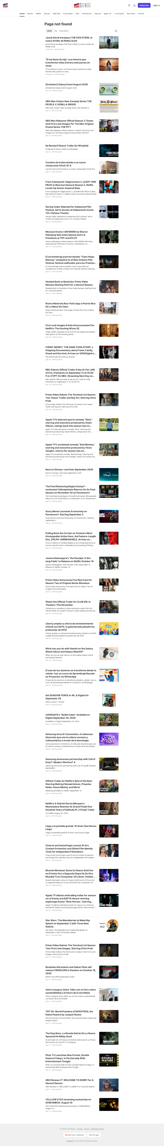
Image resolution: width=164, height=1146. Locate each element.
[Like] (47, 52)
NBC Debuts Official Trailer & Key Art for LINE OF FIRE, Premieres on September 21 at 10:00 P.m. (68, 380)
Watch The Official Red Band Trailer (60, 977)
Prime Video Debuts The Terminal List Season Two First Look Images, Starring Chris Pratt (71, 947)
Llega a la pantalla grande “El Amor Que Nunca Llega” (71, 828)
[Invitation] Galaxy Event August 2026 (67, 84)
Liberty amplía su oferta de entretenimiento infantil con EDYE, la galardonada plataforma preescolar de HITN (70, 626)
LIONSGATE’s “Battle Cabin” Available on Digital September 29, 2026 (68, 716)
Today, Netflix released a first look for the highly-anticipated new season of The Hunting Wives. (70, 333)
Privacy (80, 1129)
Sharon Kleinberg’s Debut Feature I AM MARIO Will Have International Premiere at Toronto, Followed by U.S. (69, 242)
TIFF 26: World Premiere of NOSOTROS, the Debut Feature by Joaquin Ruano (69, 1013)
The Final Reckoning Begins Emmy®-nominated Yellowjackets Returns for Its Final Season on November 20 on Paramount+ (70, 489)
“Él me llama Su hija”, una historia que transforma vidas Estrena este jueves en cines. (68, 62)
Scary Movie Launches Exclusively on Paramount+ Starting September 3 (66, 513)
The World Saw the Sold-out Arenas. (60, 357)
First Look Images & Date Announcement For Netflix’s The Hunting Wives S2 (70, 327)
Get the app (94, 1135)
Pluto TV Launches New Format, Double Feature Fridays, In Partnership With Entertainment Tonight (67, 1058)
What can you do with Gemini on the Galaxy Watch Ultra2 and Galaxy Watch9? (69, 650)
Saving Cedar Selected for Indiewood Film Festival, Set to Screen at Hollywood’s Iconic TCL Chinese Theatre (70, 209)
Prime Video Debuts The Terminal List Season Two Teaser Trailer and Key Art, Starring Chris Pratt (71, 397)
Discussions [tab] (63, 31)
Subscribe (144, 5)
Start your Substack (75, 1135)
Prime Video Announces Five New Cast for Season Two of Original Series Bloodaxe (69, 582)
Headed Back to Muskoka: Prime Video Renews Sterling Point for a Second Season (69, 283)
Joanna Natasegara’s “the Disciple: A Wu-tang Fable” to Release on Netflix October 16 (70, 560)
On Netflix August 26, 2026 (57, 813)
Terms (86, 1129)
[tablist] (58, 30)
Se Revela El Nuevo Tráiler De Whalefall (67, 145)
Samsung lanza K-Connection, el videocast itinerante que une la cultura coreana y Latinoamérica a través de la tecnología (69, 737)
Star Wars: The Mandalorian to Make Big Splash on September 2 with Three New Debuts (68, 923)
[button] (22, 14)
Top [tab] (55, 31)
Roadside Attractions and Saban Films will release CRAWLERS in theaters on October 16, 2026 (71, 970)
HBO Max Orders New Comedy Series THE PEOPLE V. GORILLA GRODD (69, 103)
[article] (82, 45)
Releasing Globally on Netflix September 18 (63, 790)
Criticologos (59, 49)
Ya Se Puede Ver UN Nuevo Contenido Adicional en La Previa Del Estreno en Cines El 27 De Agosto (70, 1041)
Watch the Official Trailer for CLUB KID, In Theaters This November (68, 603)
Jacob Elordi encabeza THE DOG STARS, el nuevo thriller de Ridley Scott (69, 39)
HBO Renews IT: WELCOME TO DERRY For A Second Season (70, 1082)
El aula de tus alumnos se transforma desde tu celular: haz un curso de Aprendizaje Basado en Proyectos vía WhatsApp (71, 673)
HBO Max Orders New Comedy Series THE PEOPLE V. (67, 108)
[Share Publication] (134, 5)
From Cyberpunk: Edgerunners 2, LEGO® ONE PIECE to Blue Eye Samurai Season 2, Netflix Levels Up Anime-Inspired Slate (71, 185)
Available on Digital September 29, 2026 (62, 721)
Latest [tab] (49, 31)
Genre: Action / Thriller (55, 702)
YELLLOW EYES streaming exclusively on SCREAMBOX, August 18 (68, 1101)
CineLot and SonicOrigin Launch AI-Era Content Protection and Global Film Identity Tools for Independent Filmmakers (69, 848)
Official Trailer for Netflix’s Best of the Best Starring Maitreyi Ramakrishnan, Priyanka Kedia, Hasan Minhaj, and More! (69, 784)
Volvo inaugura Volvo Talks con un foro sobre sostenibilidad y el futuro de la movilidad (71, 991)
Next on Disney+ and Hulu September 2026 (69, 469)
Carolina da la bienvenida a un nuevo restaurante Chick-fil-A (66, 164)
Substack (70, 1141)
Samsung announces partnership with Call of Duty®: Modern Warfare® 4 (70, 761)
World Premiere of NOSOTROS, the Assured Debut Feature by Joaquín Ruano (71, 1019)
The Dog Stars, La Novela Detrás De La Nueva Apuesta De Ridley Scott (70, 1035)
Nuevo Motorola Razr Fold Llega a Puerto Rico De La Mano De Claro (71, 305)
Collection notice (97, 1129)
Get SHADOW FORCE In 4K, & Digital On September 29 (67, 697)
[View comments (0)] (63, 52)
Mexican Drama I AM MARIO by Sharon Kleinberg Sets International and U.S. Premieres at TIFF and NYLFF (67, 234)
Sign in (156, 5)
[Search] (129, 5)
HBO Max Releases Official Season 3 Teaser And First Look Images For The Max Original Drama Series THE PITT (69, 123)
